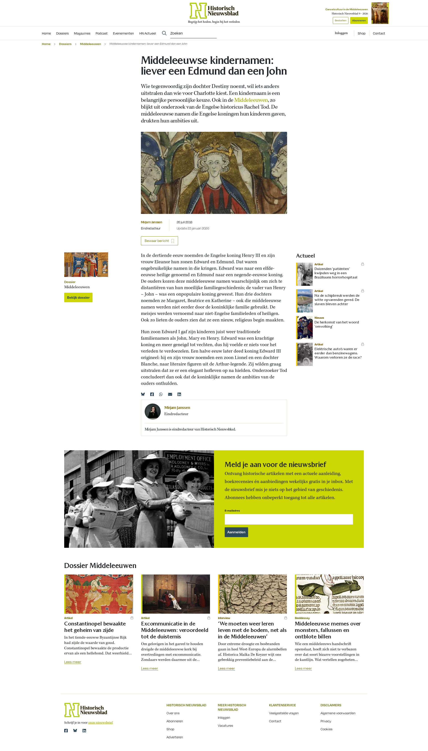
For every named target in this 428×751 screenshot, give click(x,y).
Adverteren (175, 737)
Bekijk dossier (78, 297)
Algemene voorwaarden (338, 713)
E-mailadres (232, 510)
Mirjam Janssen (151, 222)
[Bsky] (75, 731)
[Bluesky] (143, 394)
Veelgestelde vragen (284, 713)
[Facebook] (152, 394)
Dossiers (65, 44)
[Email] (170, 394)
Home (46, 44)
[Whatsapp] (161, 394)
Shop (362, 33)
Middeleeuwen (90, 44)
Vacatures (225, 725)
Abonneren (359, 20)
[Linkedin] (179, 394)
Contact (379, 33)
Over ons (173, 713)
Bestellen (340, 20)
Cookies (326, 729)
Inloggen (224, 717)
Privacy (326, 721)
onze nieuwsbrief (100, 722)
